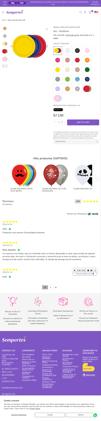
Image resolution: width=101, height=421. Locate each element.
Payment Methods (46, 358)
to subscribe (87, 367)
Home (4, 20)
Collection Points (70, 366)
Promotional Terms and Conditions (48, 386)
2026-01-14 (7, 272)
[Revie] (93, 213)
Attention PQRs (29, 380)
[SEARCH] (80, 12)
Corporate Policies (26, 373)
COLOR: (61, 43)
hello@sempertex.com (12, 387)
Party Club (47, 354)
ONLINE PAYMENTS (95, 3)
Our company (28, 354)
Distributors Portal (68, 359)
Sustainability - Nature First (29, 369)
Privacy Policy (34, 408)
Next (47, 46)
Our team (26, 357)
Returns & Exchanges (47, 370)
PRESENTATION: (66, 105)
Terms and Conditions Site (49, 374)
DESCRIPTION (60, 141)
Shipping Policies (50, 365)
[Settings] (95, 12)
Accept (49, 415)
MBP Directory (29, 365)
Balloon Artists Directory (29, 363)
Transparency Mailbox (28, 377)
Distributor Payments (67, 363)
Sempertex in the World (70, 355)
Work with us (28, 359)
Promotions (47, 367)
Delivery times (49, 381)
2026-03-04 (7, 245)
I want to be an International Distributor (69, 376)
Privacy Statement (47, 378)
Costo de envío (72, 35)
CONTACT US (8, 350)
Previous (11, 46)
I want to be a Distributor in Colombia (68, 371)
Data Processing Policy (49, 362)
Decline (81, 415)
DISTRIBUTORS (82, 2)
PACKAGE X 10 (58, 110)
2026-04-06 (7, 224)
